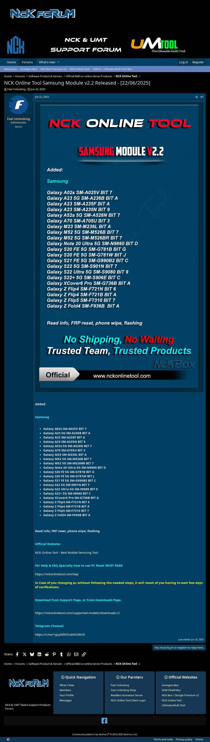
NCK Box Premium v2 (53, 69)
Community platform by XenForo (104, 734)
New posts (10, 69)
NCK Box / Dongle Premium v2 (180, 695)
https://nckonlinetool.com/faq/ (57, 574)
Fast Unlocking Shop (123, 690)
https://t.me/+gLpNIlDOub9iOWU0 (60, 634)
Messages (65, 700)
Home (11, 62)
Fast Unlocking (120, 685)
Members (65, 690)
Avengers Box (28, 69)
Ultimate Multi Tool (173, 705)
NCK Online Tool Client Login (128, 700)
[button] (58, 62)
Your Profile (66, 695)
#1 (202, 97)
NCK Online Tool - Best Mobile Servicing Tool (66, 552)
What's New (66, 685)
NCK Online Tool (79, 69)
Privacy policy (184, 739)
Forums (27, 62)
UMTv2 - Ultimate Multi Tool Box (112, 69)
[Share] (196, 97)
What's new (47, 62)
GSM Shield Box (171, 690)
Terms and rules (163, 739)
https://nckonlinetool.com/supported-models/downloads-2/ (77, 613)
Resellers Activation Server (127, 695)
